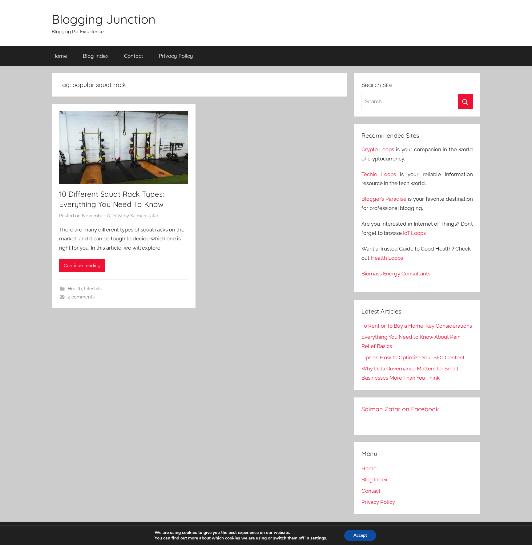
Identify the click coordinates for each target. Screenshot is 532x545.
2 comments (81, 297)
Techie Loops (378, 174)
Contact (133, 56)
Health (75, 288)
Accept (360, 535)
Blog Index (95, 56)
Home (59, 56)
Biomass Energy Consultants (395, 274)
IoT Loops (414, 233)
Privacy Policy (176, 56)
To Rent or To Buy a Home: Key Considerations (416, 326)
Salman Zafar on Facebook (400, 409)
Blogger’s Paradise (383, 199)
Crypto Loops (377, 149)
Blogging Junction (103, 19)
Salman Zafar (144, 216)
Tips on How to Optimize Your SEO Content (413, 357)
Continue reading (82, 265)
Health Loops (387, 258)
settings (318, 538)
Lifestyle (93, 288)
